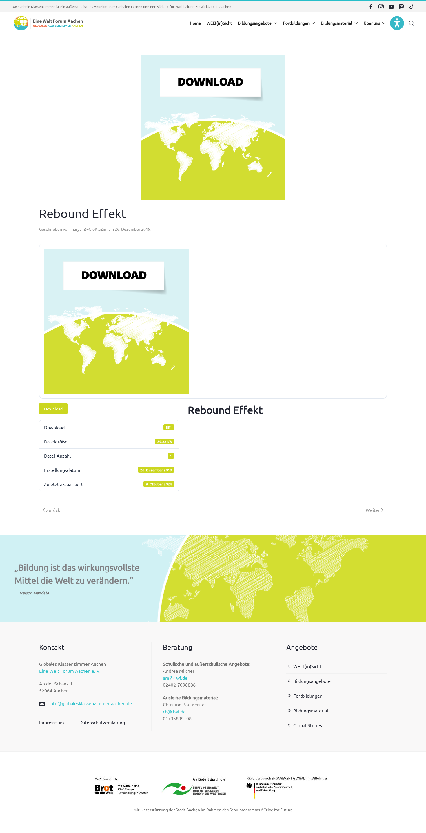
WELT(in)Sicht (219, 23)
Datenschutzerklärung (102, 722)
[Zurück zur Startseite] (48, 23)
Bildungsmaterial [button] (336, 23)
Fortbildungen (308, 696)
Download (53, 408)
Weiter (373, 510)
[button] (411, 23)
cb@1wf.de (174, 711)
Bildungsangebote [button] (255, 23)
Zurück (53, 510)
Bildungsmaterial (310, 710)
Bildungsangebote (312, 681)
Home (195, 23)
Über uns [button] (372, 23)
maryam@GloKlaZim (89, 229)
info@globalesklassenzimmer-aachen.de (90, 703)
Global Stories (307, 725)
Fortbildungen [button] (296, 23)
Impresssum (51, 722)
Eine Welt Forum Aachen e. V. (70, 671)
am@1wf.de (175, 678)
